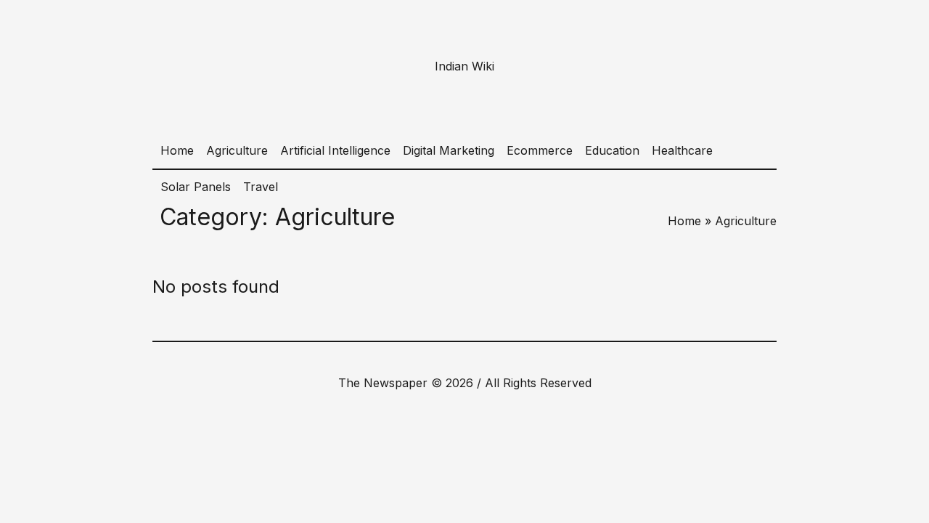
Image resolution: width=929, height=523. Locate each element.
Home (684, 221)
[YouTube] (508, 359)
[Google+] (440, 359)
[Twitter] (485, 359)
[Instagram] (463, 359)
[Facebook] (418, 359)
